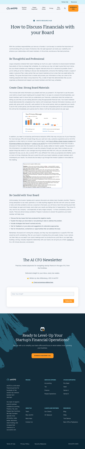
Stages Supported (34, 8)
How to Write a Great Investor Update (61, 141)
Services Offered (24, 8)
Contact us (70, 239)
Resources (74, 2)
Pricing (51, 8)
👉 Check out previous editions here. (42, 282)
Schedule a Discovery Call (42, 355)
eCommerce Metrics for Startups (19, 143)
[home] (13, 8)
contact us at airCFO (38, 143)
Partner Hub (65, 2)
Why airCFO (58, 8)
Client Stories (44, 8)
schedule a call (73, 8)
